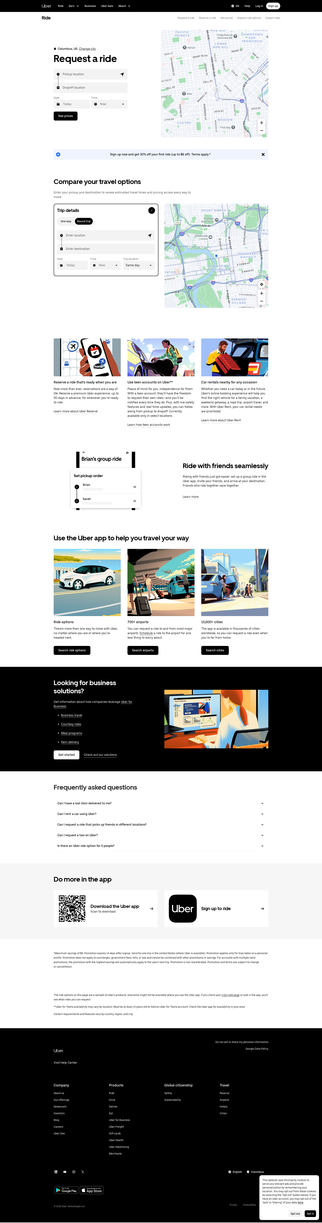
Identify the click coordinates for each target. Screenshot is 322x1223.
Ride (61, 5)
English (237, 1171)
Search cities (215, 650)
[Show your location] (261, 284)
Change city (87, 49)
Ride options (64, 622)
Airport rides (273, 17)
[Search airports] (161, 582)
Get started (66, 755)
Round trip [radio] (84, 221)
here (300, 1202)
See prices (226, 17)
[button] (122, 74)
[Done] (151, 210)
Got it (310, 1213)
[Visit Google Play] (66, 1190)
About (122, 5)
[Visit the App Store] (92, 1190)
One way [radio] (66, 221)
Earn (72, 5)
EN (237, 5)
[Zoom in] (261, 122)
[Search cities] (234, 582)
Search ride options (72, 650)
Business (90, 5)
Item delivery (70, 742)
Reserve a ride (207, 17)
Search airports (143, 650)
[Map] (214, 83)
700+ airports (138, 622)
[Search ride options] (87, 582)
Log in (259, 5)
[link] (161, 154)
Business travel (71, 715)
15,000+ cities (212, 622)
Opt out (295, 1213)
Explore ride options (249, 17)
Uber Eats (107, 5)
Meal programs (71, 733)
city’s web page (231, 995)
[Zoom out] (261, 130)
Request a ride (186, 17)
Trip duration (130, 258)
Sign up (273, 5)
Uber (46, 6)
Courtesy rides (71, 724)
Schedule (146, 633)
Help (247, 5)
